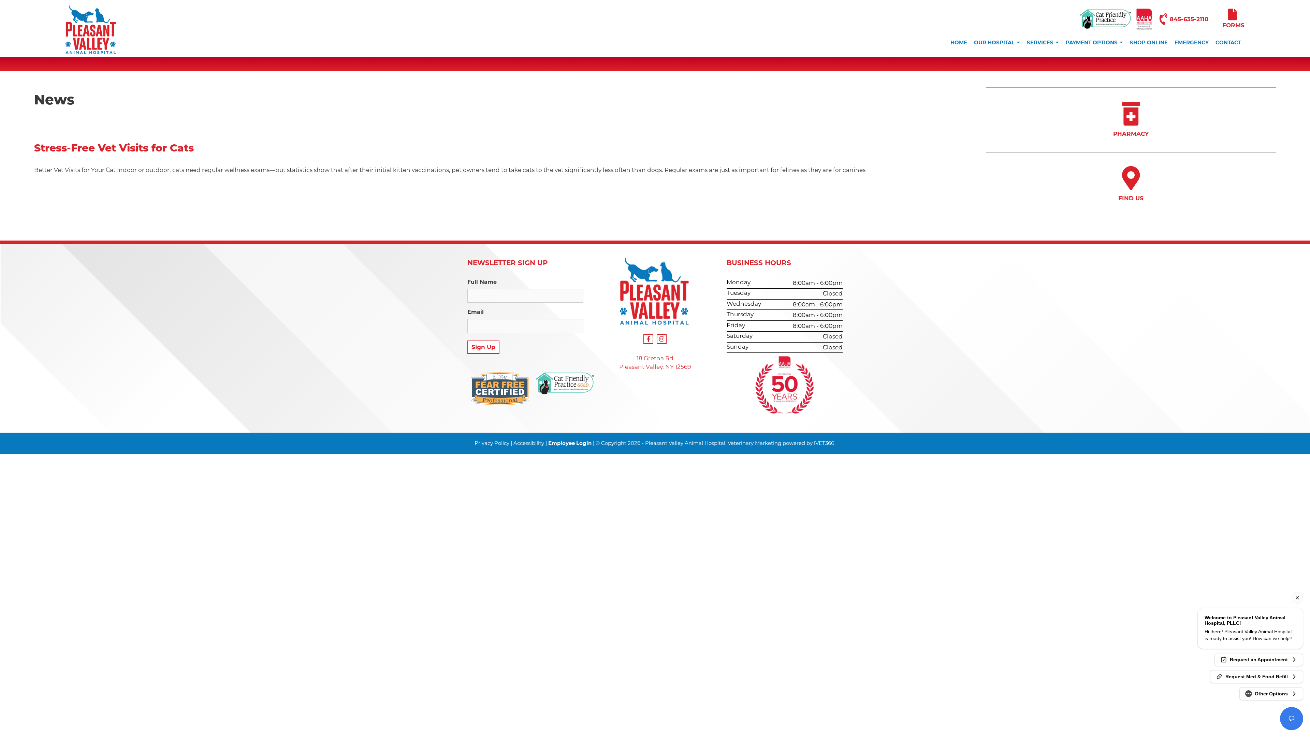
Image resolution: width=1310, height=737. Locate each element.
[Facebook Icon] (648, 339)
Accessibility (528, 443)
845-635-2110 (1189, 19)
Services (1040, 42)
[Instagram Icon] (662, 339)
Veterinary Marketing (754, 443)
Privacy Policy (492, 443)
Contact (1228, 42)
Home (958, 42)
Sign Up (483, 347)
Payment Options (1092, 42)
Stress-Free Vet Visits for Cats (114, 148)
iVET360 (824, 443)
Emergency (1192, 42)
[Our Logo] (91, 31)
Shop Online (1149, 42)
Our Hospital (994, 42)
